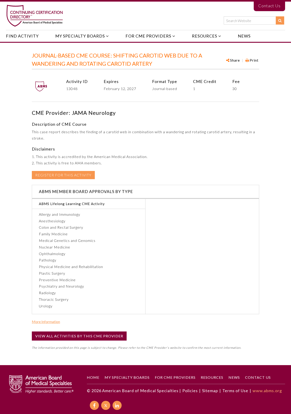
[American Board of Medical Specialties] (34, 16)
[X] (105, 405)
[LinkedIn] (117, 405)
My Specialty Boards (80, 35)
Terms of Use (235, 390)
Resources (204, 35)
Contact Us (269, 5)
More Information (46, 322)
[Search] (280, 20)
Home (93, 377)
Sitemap (210, 390)
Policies (190, 390)
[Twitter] (249, 74)
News (244, 35)
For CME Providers (148, 35)
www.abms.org (267, 390)
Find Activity (22, 35)
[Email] (256, 74)
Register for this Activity (63, 175)
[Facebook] (234, 74)
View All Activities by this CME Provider (79, 336)
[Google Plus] (241, 74)
